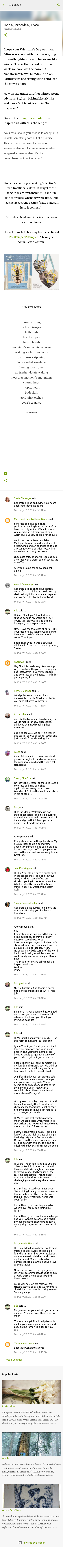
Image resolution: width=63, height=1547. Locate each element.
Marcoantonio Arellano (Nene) (31, 519)
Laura (17, 752)
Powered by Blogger (33, 1542)
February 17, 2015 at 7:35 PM (30, 894)
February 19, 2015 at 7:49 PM (30, 1150)
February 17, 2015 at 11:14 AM (30, 798)
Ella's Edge (15, 5)
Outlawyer (19, 661)
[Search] (59, 5)
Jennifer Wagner (23, 868)
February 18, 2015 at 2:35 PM (30, 974)
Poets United (8, 1406)
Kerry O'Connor (22, 690)
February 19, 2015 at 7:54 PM (30, 1234)
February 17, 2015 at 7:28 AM (30, 743)
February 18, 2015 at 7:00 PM (30, 998)
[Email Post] (5, 475)
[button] (5, 35)
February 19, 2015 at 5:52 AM (30, 1024)
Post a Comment (14, 1359)
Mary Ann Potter (23, 1243)
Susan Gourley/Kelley (25, 903)
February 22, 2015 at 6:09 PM (30, 1334)
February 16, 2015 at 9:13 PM (30, 510)
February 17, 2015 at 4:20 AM (30, 601)
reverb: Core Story (11, 1510)
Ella (16, 610)
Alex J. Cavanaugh (24, 584)
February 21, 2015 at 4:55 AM (30, 1296)
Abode (5, 1458)
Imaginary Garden (31, 118)
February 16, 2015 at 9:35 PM (30, 575)
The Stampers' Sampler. (23, 237)
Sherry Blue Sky (22, 778)
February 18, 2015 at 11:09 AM (30, 917)
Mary (17, 807)
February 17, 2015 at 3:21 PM (30, 859)
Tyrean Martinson (24, 1343)
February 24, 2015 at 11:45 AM (30, 1352)
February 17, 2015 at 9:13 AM (30, 769)
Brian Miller (20, 714)
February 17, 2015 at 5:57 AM (30, 652)
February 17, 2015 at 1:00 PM (30, 827)
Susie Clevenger (22, 498)
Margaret (19, 983)
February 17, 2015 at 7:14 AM (30, 705)
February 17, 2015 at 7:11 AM (30, 682)
